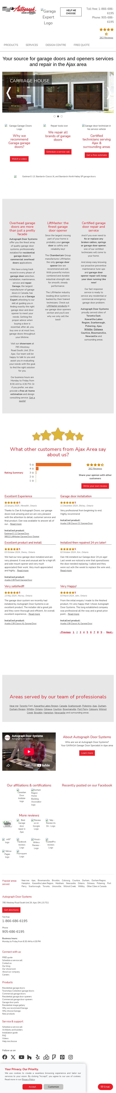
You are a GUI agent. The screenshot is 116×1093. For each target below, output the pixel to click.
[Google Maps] (47, 1058)
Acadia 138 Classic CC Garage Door (76, 523)
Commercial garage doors (14, 993)
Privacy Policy (28, 1079)
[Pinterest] (63, 1058)
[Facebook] (5, 1058)
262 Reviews (106, 37)
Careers (5, 974)
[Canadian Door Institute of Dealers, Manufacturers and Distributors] (22, 795)
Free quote (82, 45)
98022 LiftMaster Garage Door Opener (22, 536)
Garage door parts (10, 1002)
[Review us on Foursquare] (22, 854)
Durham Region (18, 709)
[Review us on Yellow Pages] (7, 854)
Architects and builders (12, 1030)
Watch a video (19, 158)
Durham (102, 705)
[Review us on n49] (7, 841)
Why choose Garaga (11, 1011)
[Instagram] (71, 1058)
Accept (32, 1086)
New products (8, 1014)
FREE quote (7, 957)
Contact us (7, 963)
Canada (63, 705)
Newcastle (60, 712)
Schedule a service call (58, 151)
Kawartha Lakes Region (46, 705)
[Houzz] (30, 1058)
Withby (81, 886)
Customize (53, 1086)
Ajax (94, 705)
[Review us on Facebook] (22, 843)
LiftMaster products (57, 305)
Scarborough (74, 705)
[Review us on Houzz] (36, 843)
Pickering (86, 705)
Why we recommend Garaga (15, 1008)
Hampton (48, 712)
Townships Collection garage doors (18, 991)
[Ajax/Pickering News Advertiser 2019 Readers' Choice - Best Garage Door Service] (7, 823)
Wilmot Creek (69, 886)
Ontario (39, 709)
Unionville (56, 886)
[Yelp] (38, 1058)
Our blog (6, 966)
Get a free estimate (97, 155)
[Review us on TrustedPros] (51, 843)
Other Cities (92, 886)
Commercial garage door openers (17, 999)
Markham (60, 883)
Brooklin (38, 712)
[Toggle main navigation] (31, 13)
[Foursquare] (55, 1058)
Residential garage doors (13, 988)
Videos (5, 1038)
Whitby (30, 709)
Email (107, 1086)
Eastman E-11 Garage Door (17, 533)
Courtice (57, 709)
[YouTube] (22, 1058)
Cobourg (93, 709)
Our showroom (9, 969)
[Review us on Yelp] (51, 823)
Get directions (11, 909)
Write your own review (95, 486)
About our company (11, 972)
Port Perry (82, 709)
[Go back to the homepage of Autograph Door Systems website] (19, 9)
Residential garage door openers (17, 996)
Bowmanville (69, 709)
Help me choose (9, 1041)
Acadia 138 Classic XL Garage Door (21, 623)
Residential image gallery (13, 1005)
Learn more (87, 753)
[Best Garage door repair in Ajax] (22, 826)
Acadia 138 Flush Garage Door (18, 580)
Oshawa (48, 709)
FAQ (4, 1035)
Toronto (23, 705)
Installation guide (10, 1032)
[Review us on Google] (36, 824)
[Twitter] (14, 1058)
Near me (14, 705)
